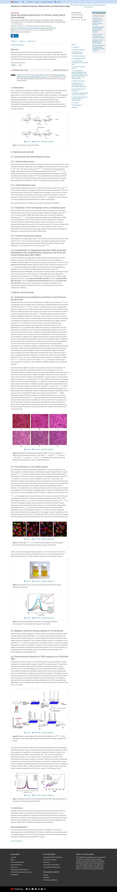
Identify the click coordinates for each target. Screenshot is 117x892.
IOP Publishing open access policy (21, 872)
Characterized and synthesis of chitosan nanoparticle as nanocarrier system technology (97, 21)
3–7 (47, 102)
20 (33, 666)
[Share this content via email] (72, 19)
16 (45, 640)
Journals (29, 2)
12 (53, 330)
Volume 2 (48, 28)
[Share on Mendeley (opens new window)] (82, 19)
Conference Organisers (50, 880)
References (30, 41)
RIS (20, 65)
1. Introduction (75, 47)
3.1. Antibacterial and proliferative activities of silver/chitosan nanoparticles (79, 85)
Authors (13, 41)
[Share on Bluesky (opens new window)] (84, 19)
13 (54, 330)
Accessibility (14, 874)
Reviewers (46, 877)
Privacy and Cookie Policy (51, 864)
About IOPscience (16, 864)
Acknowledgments (76, 105)
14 (66, 490)
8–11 (18, 327)
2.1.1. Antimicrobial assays (78, 56)
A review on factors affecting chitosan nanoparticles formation (98, 36)
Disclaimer (46, 862)
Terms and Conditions (50, 860)
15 (43, 640)
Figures (21, 41)
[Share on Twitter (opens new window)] (79, 19)
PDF (16, 36)
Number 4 (53, 28)
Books (37, 2)
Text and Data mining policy (51, 867)
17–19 (40, 664)
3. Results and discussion (78, 81)
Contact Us (14, 867)
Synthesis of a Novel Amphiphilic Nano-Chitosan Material (97, 41)
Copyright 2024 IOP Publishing (52, 857)
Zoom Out (37, 141)
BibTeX (14, 65)
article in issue (21, 70)
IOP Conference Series (17, 862)
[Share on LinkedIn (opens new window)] (74, 19)
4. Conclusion (75, 102)
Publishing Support (47, 2)
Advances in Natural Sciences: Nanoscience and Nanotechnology (40, 6)
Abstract (74, 44)
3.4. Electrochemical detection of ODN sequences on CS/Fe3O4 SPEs (79, 98)
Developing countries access (19, 869)
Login (58, 2)
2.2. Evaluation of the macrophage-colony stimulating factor (80, 62)
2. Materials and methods (78, 49)
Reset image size (49, 141)
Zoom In (28, 141)
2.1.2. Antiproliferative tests (79, 58)
